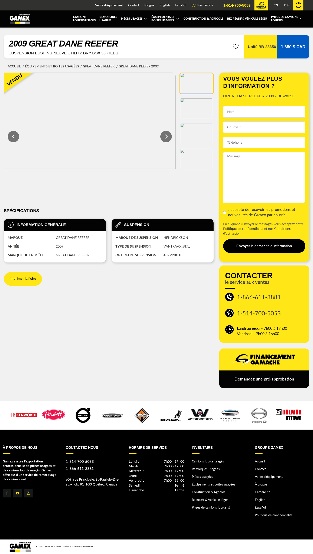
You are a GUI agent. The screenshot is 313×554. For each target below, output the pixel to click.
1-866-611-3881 (259, 297)
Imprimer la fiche (23, 278)
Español (180, 5)
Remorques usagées (108, 19)
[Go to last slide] (13, 136)
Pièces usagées (131, 18)
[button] (196, 83)
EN (276, 5)
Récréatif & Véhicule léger (247, 18)
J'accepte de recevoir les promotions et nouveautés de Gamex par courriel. (261, 212)
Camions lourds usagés (84, 19)
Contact (133, 5)
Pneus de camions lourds (284, 19)
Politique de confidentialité (243, 228)
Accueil (14, 66)
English (165, 5)
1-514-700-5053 (237, 5)
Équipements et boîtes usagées (163, 19)
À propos (261, 484)
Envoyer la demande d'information (264, 246)
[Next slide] (166, 136)
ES (286, 5)
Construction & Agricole (203, 18)
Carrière (260, 492)
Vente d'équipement (109, 5)
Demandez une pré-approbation (264, 379)
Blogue (149, 5)
